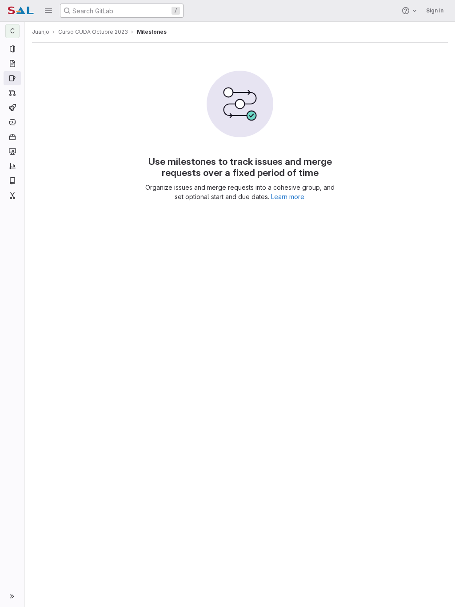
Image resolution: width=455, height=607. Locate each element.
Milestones (152, 31)
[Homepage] (21, 11)
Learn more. (288, 196)
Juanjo (40, 31)
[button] (48, 11)
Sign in (434, 10)
